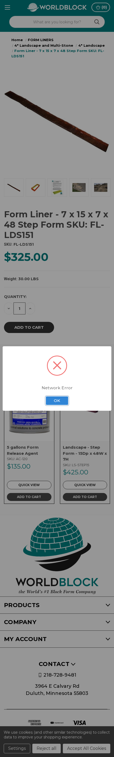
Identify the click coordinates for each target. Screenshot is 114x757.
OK (57, 400)
